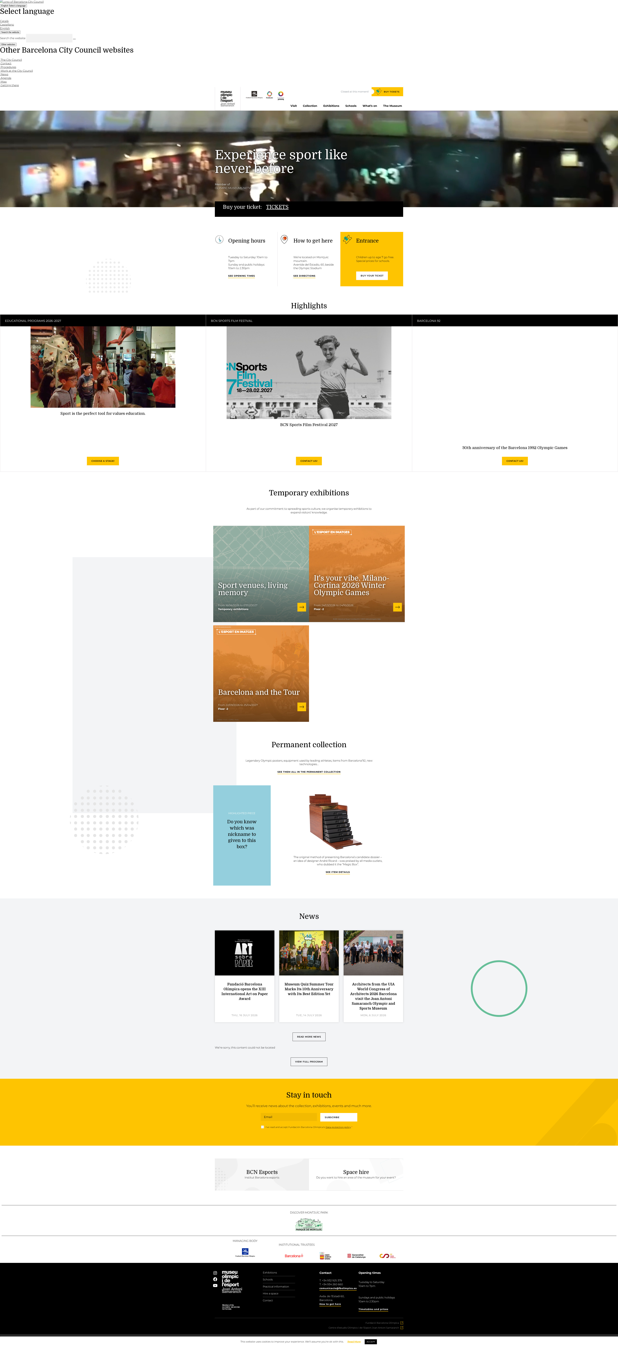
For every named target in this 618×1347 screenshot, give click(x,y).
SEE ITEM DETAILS (338, 872)
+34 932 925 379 (332, 1280)
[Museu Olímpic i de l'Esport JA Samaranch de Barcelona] (281, 99)
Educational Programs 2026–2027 (33, 321)
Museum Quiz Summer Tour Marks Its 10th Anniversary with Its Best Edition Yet (309, 989)
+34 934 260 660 (332, 1284)
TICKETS (277, 207)
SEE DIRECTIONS (304, 275)
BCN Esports (262, 1172)
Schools (350, 105)
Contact (268, 1300)
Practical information (276, 1286)
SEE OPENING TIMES (241, 275)
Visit (293, 105)
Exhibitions (331, 105)
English (13, 6)
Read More (354, 1341)
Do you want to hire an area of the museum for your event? (356, 1177)
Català (4, 21)
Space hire (356, 1172)
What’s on (370, 105)
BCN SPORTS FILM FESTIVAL (232, 321)
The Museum (392, 105)
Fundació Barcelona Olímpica (382, 1322)
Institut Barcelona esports (262, 1177)
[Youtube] (215, 1285)
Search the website (12, 38)
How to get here (330, 1304)
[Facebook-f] (215, 1279)
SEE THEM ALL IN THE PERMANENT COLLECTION (309, 771)
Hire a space (270, 1293)
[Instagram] (215, 1273)
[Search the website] (74, 39)
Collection (310, 105)
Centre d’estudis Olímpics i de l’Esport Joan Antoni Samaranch (364, 1327)
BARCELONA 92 (428, 321)
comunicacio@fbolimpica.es (338, 1288)
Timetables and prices (373, 1309)
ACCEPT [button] (371, 1341)
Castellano (7, 24)
